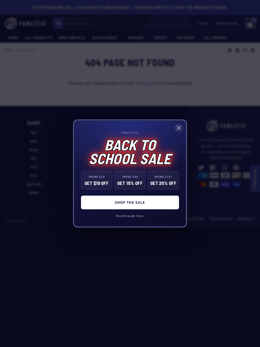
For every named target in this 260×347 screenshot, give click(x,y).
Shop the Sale (130, 202)
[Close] (178, 127)
